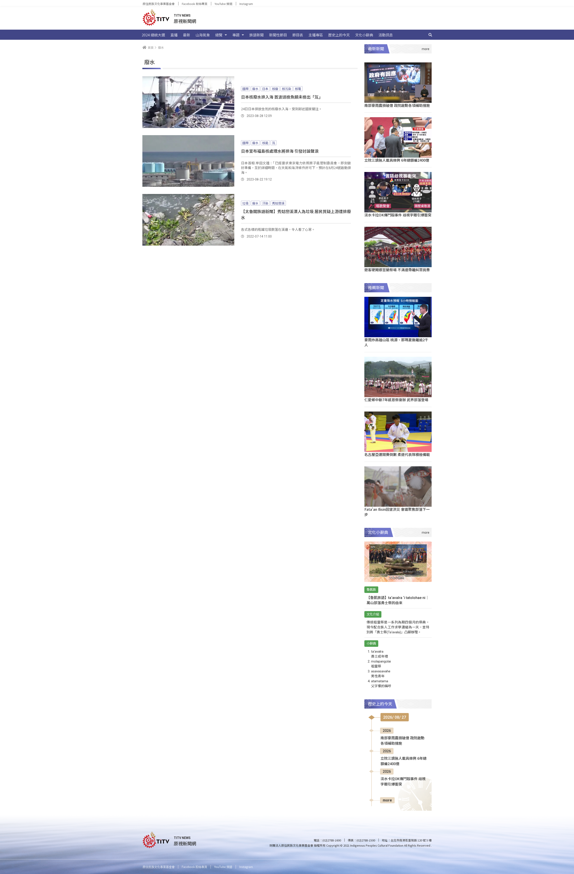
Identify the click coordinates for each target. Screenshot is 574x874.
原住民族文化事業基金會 (159, 4)
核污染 (286, 88)
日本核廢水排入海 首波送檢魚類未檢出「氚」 (282, 97)
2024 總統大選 (153, 34)
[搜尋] (430, 35)
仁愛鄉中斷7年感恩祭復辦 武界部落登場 (396, 399)
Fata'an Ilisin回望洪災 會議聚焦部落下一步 (397, 511)
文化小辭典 (364, 34)
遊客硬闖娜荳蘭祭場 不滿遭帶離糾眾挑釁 (397, 269)
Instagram (246, 4)
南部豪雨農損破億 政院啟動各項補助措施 (397, 105)
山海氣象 (203, 34)
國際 (245, 88)
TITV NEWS (182, 15)
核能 (265, 143)
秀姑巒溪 (278, 203)
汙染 (265, 203)
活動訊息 (385, 34)
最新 (186, 34)
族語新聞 (256, 34)
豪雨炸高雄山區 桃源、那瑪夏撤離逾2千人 (396, 342)
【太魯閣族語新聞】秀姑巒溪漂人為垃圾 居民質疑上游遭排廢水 (296, 214)
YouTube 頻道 (223, 4)
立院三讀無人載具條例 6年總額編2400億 (396, 160)
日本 (265, 88)
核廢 (275, 88)
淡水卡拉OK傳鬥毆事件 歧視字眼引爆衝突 (397, 215)
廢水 (255, 88)
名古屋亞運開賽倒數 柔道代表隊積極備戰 (397, 454)
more (387, 800)
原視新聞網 (185, 21)
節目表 (297, 34)
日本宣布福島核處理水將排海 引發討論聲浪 (280, 151)
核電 (298, 88)
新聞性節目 (278, 34)
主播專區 (316, 34)
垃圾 (245, 203)
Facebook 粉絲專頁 (194, 4)
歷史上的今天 (339, 34)
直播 (174, 34)
